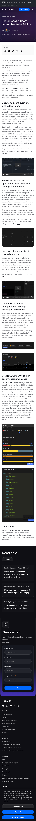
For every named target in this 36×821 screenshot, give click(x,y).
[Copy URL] (5, 51)
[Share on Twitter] (17, 51)
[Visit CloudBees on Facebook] (3, 705)
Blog (3, 759)
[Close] (34, 791)
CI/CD (4, 717)
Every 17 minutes (7, 383)
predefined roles (27, 202)
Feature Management (8, 723)
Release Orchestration (9, 729)
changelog (11, 530)
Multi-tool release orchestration (11, 747)
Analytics (4, 733)
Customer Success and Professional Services (15, 778)
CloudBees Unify (7, 714)
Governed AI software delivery (11, 744)
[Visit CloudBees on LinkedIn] (18, 705)
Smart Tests (5, 726)
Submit (18, 688)
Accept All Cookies (18, 817)
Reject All (18, 812)
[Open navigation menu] (32, 9)
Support (4, 775)
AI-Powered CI (6, 741)
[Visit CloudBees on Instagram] (7, 705)
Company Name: (10, 676)
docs (6, 153)
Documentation (6, 772)
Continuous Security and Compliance (13, 751)
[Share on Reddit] (21, 51)
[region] (18, 805)
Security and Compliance (9, 720)
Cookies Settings (18, 806)
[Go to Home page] (8, 9)
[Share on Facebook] (13, 51)
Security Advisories (8, 769)
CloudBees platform (12, 88)
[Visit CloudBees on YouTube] (11, 705)
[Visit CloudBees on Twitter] (14, 705)
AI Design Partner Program (10, 762)
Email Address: (9, 648)
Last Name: (8, 666)
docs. (18, 224)
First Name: (8, 657)
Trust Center (5, 766)
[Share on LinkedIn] (9, 51)
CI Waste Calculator (8, 781)
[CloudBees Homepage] (8, 701)
